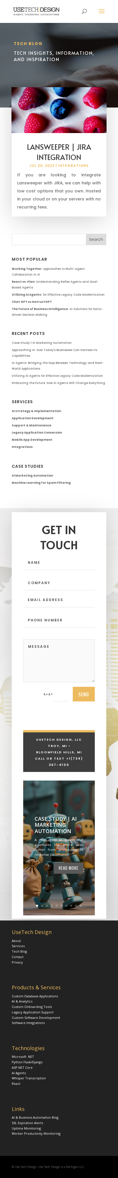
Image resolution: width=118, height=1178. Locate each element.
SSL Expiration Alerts (27, 1123)
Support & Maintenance (31, 425)
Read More (68, 868)
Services (18, 946)
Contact (17, 957)
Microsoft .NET (23, 1056)
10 (81, 906)
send (83, 694)
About (16, 941)
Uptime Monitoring (26, 1128)
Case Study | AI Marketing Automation (42, 343)
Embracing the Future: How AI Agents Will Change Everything (58, 383)
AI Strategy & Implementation (36, 411)
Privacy (17, 962)
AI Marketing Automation (32, 475)
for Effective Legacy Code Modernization (58, 294)
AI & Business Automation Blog (35, 1117)
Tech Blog (19, 951)
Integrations (73, 165)
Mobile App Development (32, 440)
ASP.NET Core (22, 1067)
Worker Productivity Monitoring (36, 1133)
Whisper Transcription (29, 1078)
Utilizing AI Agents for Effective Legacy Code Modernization (57, 376)
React (16, 1083)
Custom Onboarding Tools (32, 1007)
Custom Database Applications (35, 996)
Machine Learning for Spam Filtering (41, 483)
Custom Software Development (36, 1017)
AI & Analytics (22, 1001)
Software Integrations (28, 1023)
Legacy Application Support (33, 1012)
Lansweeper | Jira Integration (59, 152)
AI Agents (19, 1073)
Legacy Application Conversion (37, 432)
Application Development (33, 418)
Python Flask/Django (27, 1062)
